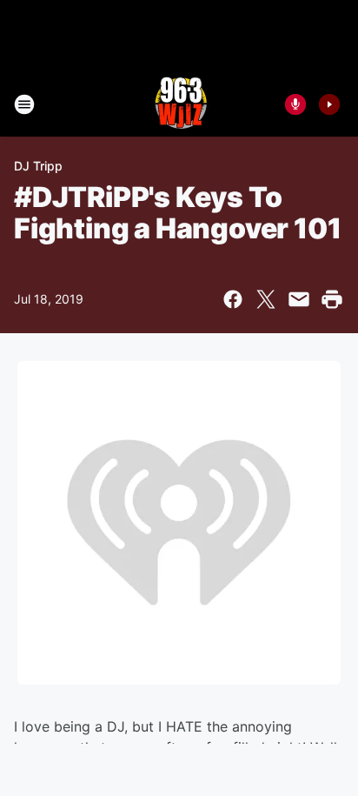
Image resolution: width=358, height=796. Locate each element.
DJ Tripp (38, 165)
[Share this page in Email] (299, 299)
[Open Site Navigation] (24, 104)
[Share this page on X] (266, 299)
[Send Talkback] (295, 104)
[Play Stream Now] (329, 104)
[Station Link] (179, 104)
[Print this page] (332, 299)
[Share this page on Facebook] (233, 299)
